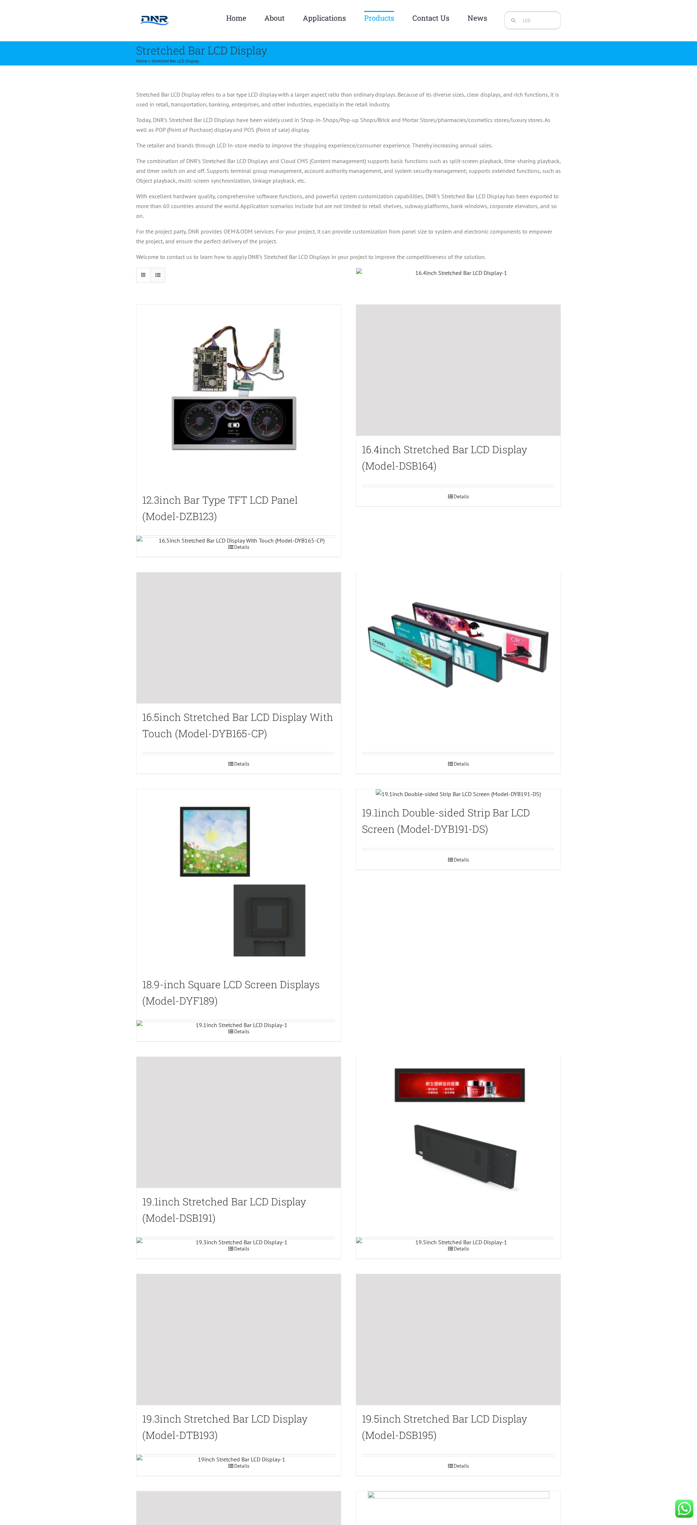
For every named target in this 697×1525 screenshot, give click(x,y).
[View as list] (158, 275)
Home (141, 61)
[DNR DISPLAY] (154, 12)
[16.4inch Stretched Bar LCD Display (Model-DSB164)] (458, 370)
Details (461, 496)
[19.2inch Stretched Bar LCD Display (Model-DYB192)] (458, 1122)
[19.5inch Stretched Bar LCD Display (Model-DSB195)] (458, 1339)
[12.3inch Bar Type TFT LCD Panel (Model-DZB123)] (238, 395)
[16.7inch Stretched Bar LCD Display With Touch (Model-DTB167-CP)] (458, 637)
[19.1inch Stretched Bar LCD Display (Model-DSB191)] (238, 1122)
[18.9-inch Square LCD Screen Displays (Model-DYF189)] (238, 880)
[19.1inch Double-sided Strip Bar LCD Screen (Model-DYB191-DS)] (458, 794)
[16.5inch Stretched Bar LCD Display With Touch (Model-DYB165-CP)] (238, 637)
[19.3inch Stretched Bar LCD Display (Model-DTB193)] (238, 1339)
